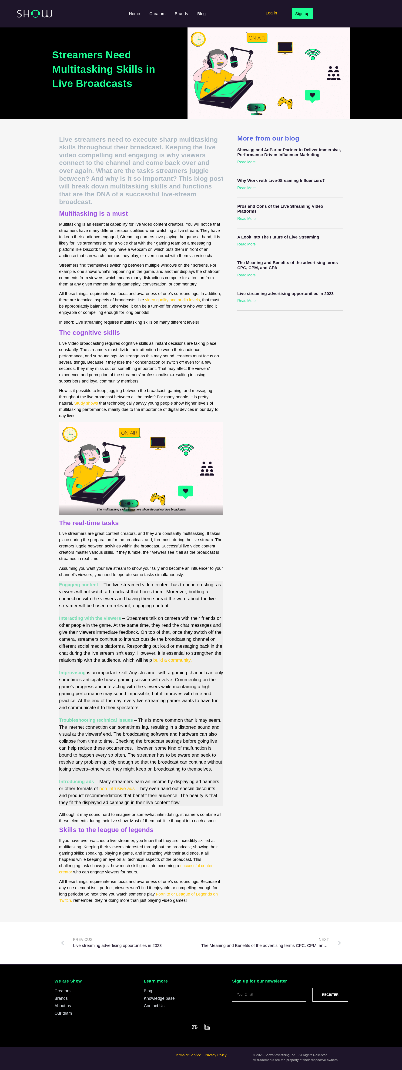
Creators (157, 13)
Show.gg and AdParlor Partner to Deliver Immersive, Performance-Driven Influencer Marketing (289, 152)
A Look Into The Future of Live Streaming (278, 237)
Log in (271, 13)
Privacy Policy (216, 1055)
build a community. (172, 660)
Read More (246, 162)
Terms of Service (188, 1055)
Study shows (86, 403)
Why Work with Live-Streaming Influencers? (281, 180)
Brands (181, 13)
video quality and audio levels (172, 300)
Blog (201, 13)
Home (134, 13)
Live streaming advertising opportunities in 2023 (285, 293)
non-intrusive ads (117, 788)
